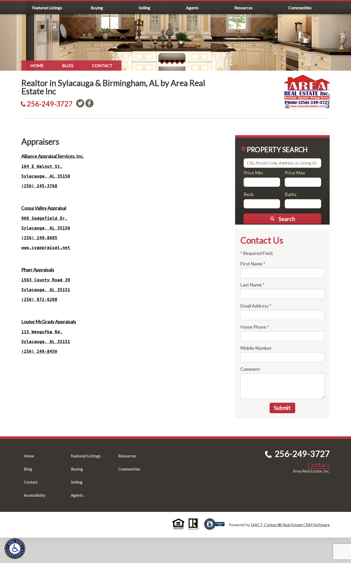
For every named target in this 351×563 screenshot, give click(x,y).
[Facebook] (89, 103)
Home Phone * (254, 327)
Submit (282, 407)
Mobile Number (256, 348)
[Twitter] (80, 103)
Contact (102, 65)
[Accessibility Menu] (15, 548)
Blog (67, 65)
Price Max (295, 173)
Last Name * (252, 285)
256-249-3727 (50, 103)
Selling (144, 7)
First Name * (252, 263)
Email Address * (255, 306)
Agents (192, 7)
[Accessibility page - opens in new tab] (216, 527)
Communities (300, 7)
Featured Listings (47, 7)
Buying (97, 7)
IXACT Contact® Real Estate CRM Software (290, 524)
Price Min (253, 173)
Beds (249, 194)
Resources (243, 7)
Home (37, 65)
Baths (291, 194)
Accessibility (34, 495)
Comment (250, 369)
